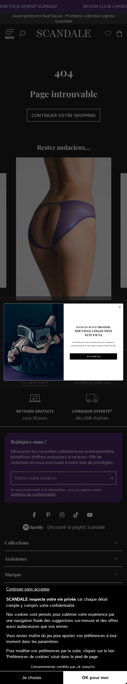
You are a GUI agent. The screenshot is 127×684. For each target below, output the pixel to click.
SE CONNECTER (93, 356)
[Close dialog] (119, 307)
